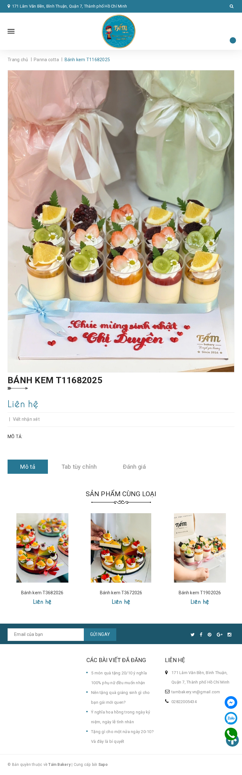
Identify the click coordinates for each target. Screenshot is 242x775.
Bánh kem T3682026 (42, 592)
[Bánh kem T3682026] (42, 548)
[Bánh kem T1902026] (199, 548)
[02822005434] (231, 734)
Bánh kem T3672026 (121, 592)
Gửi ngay (100, 634)
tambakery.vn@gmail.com (195, 692)
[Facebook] (231, 702)
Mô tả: (15, 436)
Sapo (103, 764)
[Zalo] (231, 718)
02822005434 (184, 701)
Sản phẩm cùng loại (121, 494)
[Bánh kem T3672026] (121, 548)
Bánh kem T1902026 (200, 592)
